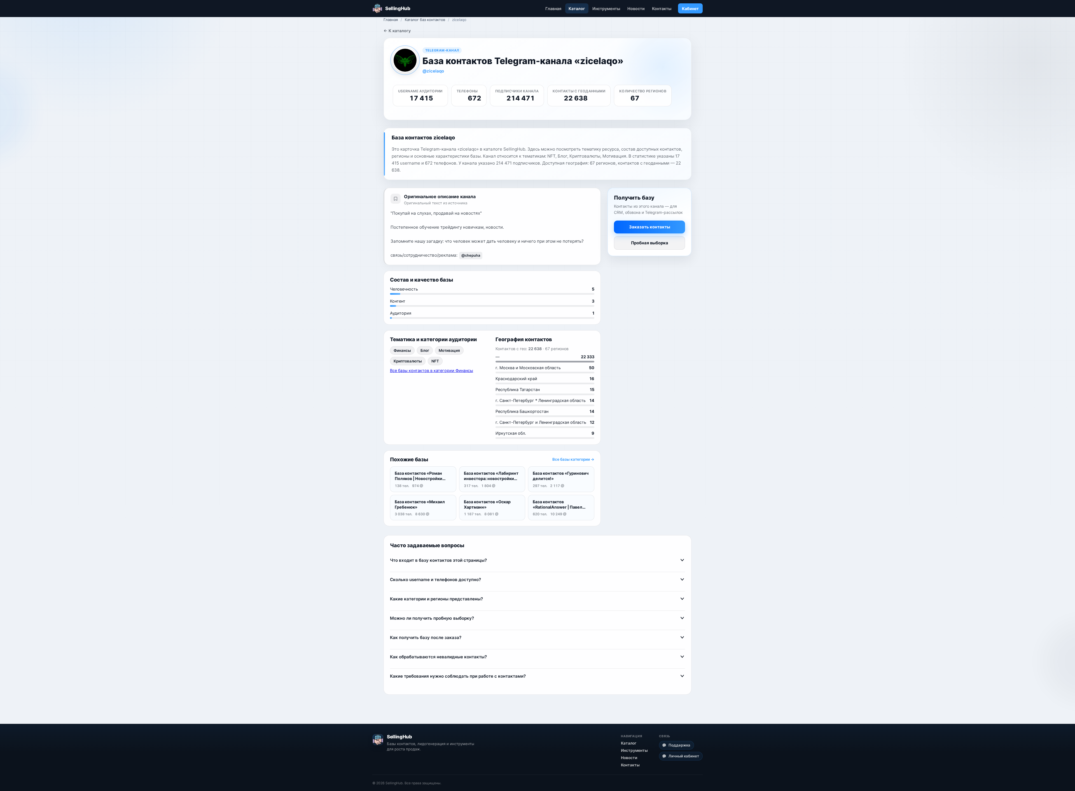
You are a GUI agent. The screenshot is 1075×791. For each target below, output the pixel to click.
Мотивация (449, 350)
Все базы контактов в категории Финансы (431, 370)
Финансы (402, 350)
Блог (424, 350)
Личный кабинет (684, 756)
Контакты (661, 8)
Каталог (577, 8)
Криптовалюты (408, 361)
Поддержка (679, 745)
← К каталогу (397, 30)
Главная (553, 8)
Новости (636, 8)
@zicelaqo (433, 71)
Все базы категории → (573, 459)
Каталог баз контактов (425, 19)
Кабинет (690, 8)
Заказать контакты (649, 227)
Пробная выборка (649, 242)
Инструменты (606, 8)
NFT (435, 361)
